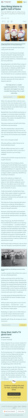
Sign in (25, 2)
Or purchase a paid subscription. (14, 397)
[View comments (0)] (8, 21)
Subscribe (19, 2)
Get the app (21, 411)
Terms (19, 406)
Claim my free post (14, 394)
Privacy (15, 406)
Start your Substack (10, 411)
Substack (7, 415)
